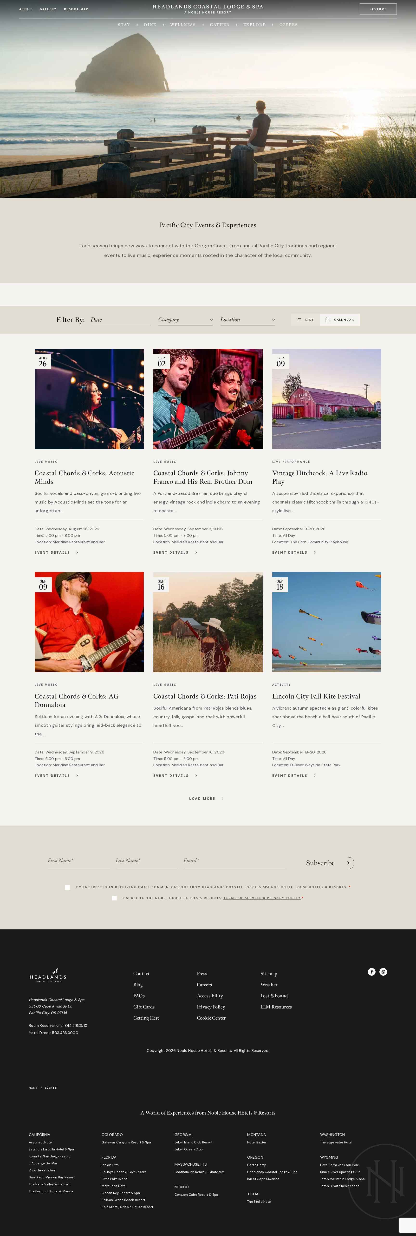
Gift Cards (144, 1007)
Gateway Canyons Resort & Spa (126, 1142)
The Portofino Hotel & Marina (51, 1191)
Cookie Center (211, 1018)
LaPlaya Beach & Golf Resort (124, 1172)
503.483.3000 (65, 1032)
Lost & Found (274, 996)
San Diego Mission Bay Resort (52, 1177)
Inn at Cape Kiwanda (263, 1179)
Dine (150, 24)
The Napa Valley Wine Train (50, 1184)
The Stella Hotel (259, 1202)
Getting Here (146, 1018)
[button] (378, 9)
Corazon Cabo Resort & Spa (196, 1195)
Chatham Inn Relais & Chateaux (199, 1172)
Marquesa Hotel (114, 1186)
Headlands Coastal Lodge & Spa (272, 1172)
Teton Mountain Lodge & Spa (342, 1179)
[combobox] (185, 320)
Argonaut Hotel (41, 1142)
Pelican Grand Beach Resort (123, 1200)
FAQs (139, 996)
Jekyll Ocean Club (189, 1149)
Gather (220, 24)
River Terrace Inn (42, 1170)
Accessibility (210, 996)
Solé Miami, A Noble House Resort (127, 1207)
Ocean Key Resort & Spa (121, 1193)
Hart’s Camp (256, 1165)
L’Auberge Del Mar (43, 1163)
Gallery (48, 9)
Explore (254, 24)
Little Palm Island (115, 1179)
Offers (289, 24)
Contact (141, 974)
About (25, 9)
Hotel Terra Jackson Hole (339, 1165)
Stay (124, 24)
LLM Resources (276, 1007)
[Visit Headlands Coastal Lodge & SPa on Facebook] (372, 972)
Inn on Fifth (110, 1165)
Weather (269, 985)
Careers (204, 985)
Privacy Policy (211, 1007)
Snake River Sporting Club (340, 1172)
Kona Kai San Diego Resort (49, 1156)
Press (202, 974)
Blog (138, 985)
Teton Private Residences (339, 1186)
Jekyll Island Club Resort (194, 1142)
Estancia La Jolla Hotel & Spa (51, 1149)
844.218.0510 (76, 1025)
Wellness (183, 24)
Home (33, 1087)
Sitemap (268, 974)
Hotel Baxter (256, 1142)
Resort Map (76, 9)
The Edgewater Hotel (336, 1142)
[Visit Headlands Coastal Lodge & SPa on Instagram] (383, 972)
